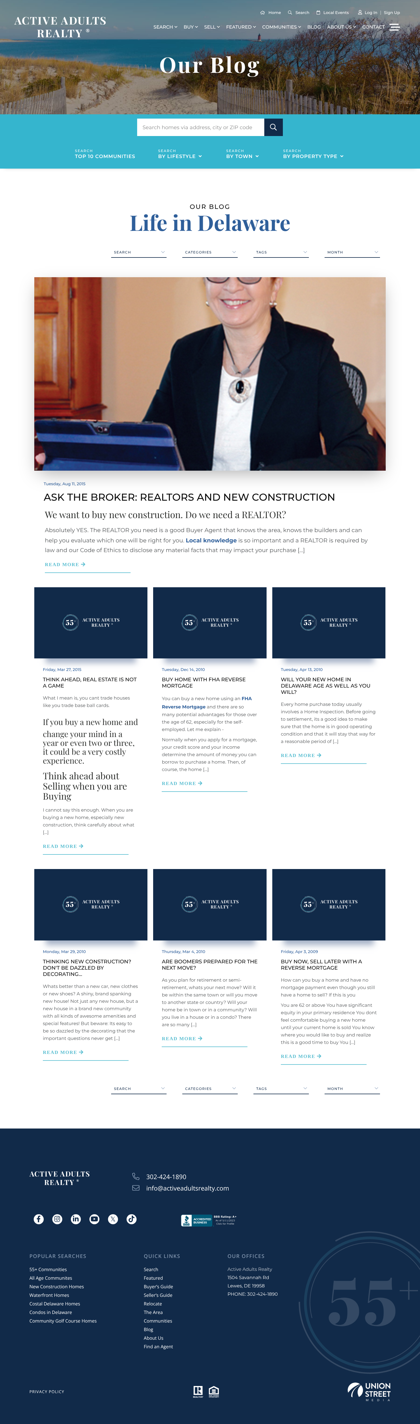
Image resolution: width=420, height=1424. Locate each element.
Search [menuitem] (163, 27)
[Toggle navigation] (394, 27)
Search (302, 12)
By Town (239, 156)
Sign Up (392, 12)
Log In (371, 12)
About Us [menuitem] (339, 27)
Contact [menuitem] (373, 27)
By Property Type (310, 156)
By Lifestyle (177, 156)
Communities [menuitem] (279, 27)
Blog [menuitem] (314, 27)
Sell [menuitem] (210, 27)
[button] (273, 127)
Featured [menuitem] (238, 27)
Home (275, 12)
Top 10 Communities (105, 156)
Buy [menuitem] (189, 27)
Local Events (336, 12)
